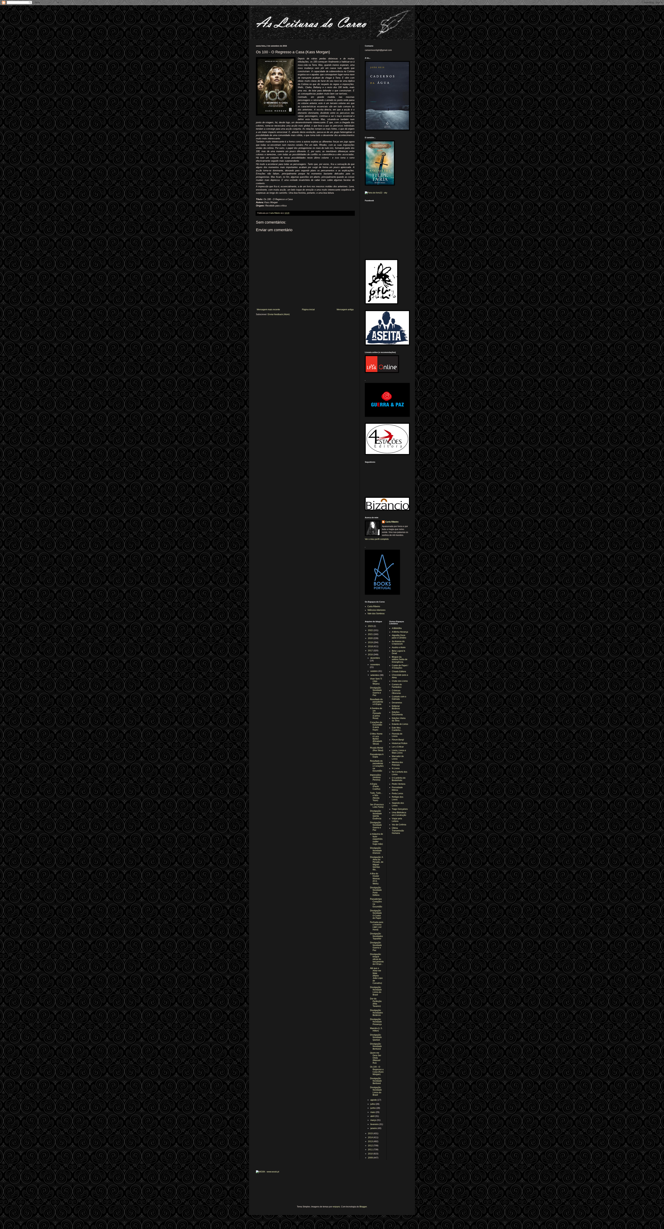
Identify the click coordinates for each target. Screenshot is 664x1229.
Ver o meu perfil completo (377, 539)
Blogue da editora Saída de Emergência (399, 659)
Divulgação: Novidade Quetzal (376, 1037)
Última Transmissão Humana (398, 830)
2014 (370, 1137)
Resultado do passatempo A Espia (376, 702)
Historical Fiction (399, 743)
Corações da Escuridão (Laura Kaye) (376, 726)
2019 (370, 642)
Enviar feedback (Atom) (279, 314)
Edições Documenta (397, 713)
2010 (370, 1154)
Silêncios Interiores (376, 610)
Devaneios (397, 702)
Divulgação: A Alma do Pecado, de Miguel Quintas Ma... (376, 863)
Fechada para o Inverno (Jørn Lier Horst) (376, 926)
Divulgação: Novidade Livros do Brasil (376, 991)
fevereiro (374, 1124)
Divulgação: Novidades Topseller (376, 936)
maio (373, 1112)
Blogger (363, 1206)
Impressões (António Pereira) (375, 777)
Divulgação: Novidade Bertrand (376, 1046)
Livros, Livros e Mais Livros (399, 751)
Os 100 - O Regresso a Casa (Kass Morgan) (377, 1071)
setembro (375, 675)
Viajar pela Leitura (397, 819)
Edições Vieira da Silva (398, 719)
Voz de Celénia (399, 824)
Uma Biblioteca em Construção (399, 813)
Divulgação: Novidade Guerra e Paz (376, 691)
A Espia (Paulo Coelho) (375, 786)
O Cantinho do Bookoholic (398, 779)
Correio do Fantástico (397, 685)
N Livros (396, 768)
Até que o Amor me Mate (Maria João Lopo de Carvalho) (376, 975)
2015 (370, 1133)
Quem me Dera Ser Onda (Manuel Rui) (375, 1058)
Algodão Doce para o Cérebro (399, 636)
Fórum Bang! (398, 739)
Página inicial (308, 309)
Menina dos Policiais (397, 763)
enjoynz (336, 1206)
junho (373, 1108)
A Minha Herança (400, 632)
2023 (370, 626)
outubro (374, 671)
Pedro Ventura (398, 784)
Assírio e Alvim (398, 647)
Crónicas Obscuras (396, 691)
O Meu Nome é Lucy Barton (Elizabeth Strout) (376, 739)
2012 (370, 1145)
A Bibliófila (397, 628)
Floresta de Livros (397, 735)
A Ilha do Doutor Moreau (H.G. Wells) (375, 878)
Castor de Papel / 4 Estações (400, 666)
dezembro (375, 658)
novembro (375, 664)
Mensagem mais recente (268, 309)
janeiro (373, 1128)
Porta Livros (397, 793)
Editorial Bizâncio (396, 707)
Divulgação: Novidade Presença (376, 1022)
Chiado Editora (399, 671)
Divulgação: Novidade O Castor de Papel (376, 914)
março (373, 1120)
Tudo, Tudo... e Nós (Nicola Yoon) (376, 797)
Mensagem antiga (345, 309)
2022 (370, 630)
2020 (370, 638)
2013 (370, 1141)
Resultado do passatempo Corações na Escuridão (377, 766)
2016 (370, 654)
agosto (373, 1100)
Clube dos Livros (400, 681)
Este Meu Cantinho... (397, 729)
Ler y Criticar (398, 747)
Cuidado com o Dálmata (399, 697)
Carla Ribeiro (391, 522)
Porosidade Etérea (397, 788)
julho (373, 1104)
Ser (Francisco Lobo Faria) (377, 805)
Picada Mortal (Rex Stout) (376, 749)
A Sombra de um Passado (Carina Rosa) (376, 713)
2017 (370, 650)
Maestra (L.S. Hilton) (376, 1029)
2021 (370, 634)
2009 (370, 1158)
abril (372, 1116)
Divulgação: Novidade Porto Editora (376, 891)
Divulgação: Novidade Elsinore (376, 850)
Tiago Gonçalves (400, 809)
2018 (370, 646)
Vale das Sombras (376, 613)
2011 (370, 1149)
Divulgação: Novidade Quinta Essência (376, 815)
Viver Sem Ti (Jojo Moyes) (376, 681)
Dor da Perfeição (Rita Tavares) (376, 1002)
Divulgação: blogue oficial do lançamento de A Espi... (377, 959)
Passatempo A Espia (376, 755)
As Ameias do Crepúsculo (398, 642)
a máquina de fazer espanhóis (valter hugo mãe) (376, 839)
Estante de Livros (400, 724)
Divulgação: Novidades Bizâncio (376, 1013)
